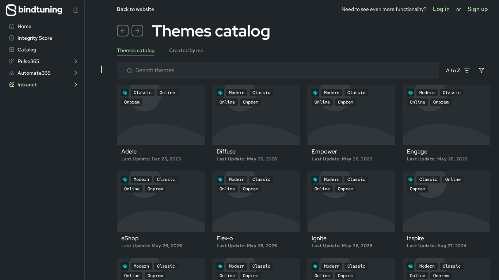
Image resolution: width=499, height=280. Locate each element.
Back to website (135, 9)
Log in (441, 9)
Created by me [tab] (186, 50)
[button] (123, 30)
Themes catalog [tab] (136, 50)
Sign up (478, 9)
